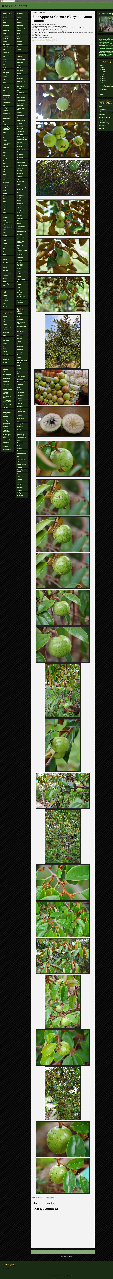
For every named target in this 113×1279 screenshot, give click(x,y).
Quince (4, 240)
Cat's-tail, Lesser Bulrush (21, 109)
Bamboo (19, 73)
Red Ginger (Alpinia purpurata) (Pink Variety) (7, 436)
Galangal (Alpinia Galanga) (7, 413)
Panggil (19, 223)
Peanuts (4, 348)
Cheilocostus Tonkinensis (5, 392)
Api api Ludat (20, 62)
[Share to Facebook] (52, 1197)
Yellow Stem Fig (6, 113)
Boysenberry (20, 25)
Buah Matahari (6, 44)
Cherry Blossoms (20, 118)
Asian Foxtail (20, 319)
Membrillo (19, 215)
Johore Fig (19, 170)
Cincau (18, 371)
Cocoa (4, 64)
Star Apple (5, 267)
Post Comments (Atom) (66, 1256)
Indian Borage (20, 395)
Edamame (5, 324)
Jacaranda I (20, 168)
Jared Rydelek (102, 114)
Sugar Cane (5, 270)
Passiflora (19, 39)
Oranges (4, 204)
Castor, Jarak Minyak (22, 360)
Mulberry (19, 432)
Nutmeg (4, 201)
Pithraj (4, 232)
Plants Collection (102, 120)
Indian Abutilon (20, 392)
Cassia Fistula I (20, 103)
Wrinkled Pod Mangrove (20, 293)
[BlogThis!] (49, 1197)
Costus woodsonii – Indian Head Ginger (7, 401)
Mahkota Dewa (20, 418)
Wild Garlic (19, 490)
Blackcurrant (20, 20)
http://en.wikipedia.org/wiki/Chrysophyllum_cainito (44, 40)
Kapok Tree (19, 176)
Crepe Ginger (6, 407)
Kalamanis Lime (6, 150)
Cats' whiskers (20, 363)
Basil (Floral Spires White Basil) (21, 332)
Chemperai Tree (20, 115)
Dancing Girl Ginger (7, 410)
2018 (101, 65)
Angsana (19, 65)
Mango (4, 174)
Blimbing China (6, 36)
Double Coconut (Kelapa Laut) (6, 96)
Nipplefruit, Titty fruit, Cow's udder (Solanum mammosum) (22, 436)
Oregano (19, 440)
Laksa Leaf (19, 403)
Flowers (100, 106)
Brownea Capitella (21, 84)
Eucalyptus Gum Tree (22, 139)
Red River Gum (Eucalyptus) (20, 241)
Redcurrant (19, 44)
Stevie (18, 474)
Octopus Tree (20, 221)
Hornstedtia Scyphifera (5, 417)
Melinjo (4, 179)
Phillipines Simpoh (21, 226)
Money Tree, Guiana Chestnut (21, 206)
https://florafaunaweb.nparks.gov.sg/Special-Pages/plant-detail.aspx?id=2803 (50, 39)
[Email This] (47, 1197)
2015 (101, 67)
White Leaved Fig (6, 118)
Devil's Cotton (20, 134)
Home (63, 1252)
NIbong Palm (20, 218)
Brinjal (4, 319)
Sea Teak (19, 276)
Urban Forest (102, 125)
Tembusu (19, 284)
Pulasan (4, 238)
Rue (18, 456)
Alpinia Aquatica (6, 378)
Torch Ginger (5, 446)
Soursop (4, 265)
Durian (4, 99)
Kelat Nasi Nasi (20, 181)
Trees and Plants (14, 6)
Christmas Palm (20, 131)
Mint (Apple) (20, 424)
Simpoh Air (19, 260)
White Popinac (20, 189)
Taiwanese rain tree (21, 282)
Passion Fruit (5, 217)
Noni (4, 198)
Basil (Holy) (19, 329)
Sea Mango (19, 273)
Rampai (4, 246)
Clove (4, 79)
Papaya (4, 212)
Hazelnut (5, 298)
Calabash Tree (6, 52)
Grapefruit (5, 140)
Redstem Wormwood (21, 453)
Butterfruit (5, 47)
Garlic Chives (20, 390)
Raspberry (19, 41)
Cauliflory (19, 112)
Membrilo (19, 200)
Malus (4, 171)
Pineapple (5, 235)
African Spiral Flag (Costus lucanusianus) (7, 375)
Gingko (4, 132)
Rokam (4, 254)
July (103, 74)
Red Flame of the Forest (21, 237)
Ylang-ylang (20, 495)
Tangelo (4, 281)
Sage (18, 461)
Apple (4, 20)
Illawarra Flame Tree (22, 165)
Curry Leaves (20, 379)
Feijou (4, 105)
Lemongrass (20, 409)
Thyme (18, 476)
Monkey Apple (6, 182)
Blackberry (19, 17)
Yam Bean (5, 362)
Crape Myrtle (20, 126)
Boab (18, 76)
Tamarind (5, 278)
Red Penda (19, 234)
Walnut (4, 303)
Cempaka (19, 368)
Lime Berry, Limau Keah (21, 412)
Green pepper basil (21, 326)
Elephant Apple (6, 102)
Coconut (4, 82)
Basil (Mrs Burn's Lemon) (21, 322)
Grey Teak (19, 160)
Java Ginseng (6, 332)
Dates (4, 90)
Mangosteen (5, 177)
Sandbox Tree (20, 255)
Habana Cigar (6, 421)
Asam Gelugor (6, 25)
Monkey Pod (20, 203)
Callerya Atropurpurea (20, 91)
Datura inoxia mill (21, 382)
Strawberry (20, 47)
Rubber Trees (20, 245)
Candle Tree (5, 59)
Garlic (18, 387)
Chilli (18, 373)
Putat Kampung (20, 229)
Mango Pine (19, 198)
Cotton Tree (19, 123)
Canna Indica (6, 384)
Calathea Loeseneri (7, 387)
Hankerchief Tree (21, 162)
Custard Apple (6, 87)
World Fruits (101, 128)
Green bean (5, 330)
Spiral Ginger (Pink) (7, 440)
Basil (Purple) (20, 336)
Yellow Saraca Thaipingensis (20, 301)
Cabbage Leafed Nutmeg (20, 87)
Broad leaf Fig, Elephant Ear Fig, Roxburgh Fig (7, 128)
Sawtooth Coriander (21, 464)
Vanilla (18, 482)
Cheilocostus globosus (7, 389)
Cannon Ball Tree (21, 97)
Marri (18, 192)
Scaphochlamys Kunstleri (6, 443)
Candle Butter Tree (21, 95)
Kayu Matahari (20, 179)
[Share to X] (50, 1197)
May (103, 78)
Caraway (19, 357)
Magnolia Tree (20, 212)
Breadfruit (5, 41)
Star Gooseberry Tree (7, 273)
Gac (3, 137)
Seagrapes (5, 259)
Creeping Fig (5, 108)
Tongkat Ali (19, 479)
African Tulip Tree (21, 59)
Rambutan (5, 243)
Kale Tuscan (5, 338)
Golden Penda (20, 157)
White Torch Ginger (7, 449)
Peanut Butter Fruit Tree (7, 223)
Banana (4, 28)
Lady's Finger (6, 340)
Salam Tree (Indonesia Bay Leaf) (22, 251)
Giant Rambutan (20, 152)
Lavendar (19, 400)
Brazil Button (20, 352)
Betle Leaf (19, 344)
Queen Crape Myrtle (21, 231)
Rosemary (19, 448)
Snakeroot (19, 467)
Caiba (4, 49)
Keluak (4, 152)
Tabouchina (5, 275)
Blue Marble (5, 39)
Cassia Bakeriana (21, 100)
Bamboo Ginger (6, 381)
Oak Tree (5, 306)
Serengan (19, 268)
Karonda (5, 147)
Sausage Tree (20, 257)
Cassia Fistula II (20, 105)
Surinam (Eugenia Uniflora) (21, 470)
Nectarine (5, 193)
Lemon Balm (20, 406)
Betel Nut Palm (6, 30)
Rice (3, 251)
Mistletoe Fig (20, 426)
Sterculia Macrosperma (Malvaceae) (20, 264)
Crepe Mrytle (20, 129)
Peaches (4, 220)
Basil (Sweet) (20, 338)
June (103, 76)
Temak (18, 287)
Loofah (4, 346)
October (104, 69)
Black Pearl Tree (21, 81)
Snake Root (5, 262)
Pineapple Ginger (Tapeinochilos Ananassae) (6, 425)
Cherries (19, 30)
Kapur (18, 184)
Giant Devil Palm (21, 149)
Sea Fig (4, 124)
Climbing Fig (5, 110)
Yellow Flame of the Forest (21, 297)
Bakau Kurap (20, 68)
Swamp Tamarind (21, 279)
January (104, 89)
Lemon (4, 160)
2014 (101, 92)
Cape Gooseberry (21, 28)
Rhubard (5, 351)
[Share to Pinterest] (53, 1197)
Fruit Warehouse (102, 109)
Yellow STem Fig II (7, 116)
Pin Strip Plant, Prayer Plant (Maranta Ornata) (7, 430)
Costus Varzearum (7, 404)
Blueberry (19, 22)
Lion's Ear (19, 415)
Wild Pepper (20, 493)
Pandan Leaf (20, 443)
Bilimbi (4, 33)
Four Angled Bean (7, 327)
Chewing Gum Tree (21, 120)
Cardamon (19, 355)
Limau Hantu (5, 166)
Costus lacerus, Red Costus (7, 397)
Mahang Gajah (20, 195)
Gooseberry (19, 36)
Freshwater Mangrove (19, 145)
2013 (101, 94)
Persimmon (5, 230)
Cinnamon (5, 76)
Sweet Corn (5, 354)
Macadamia (5, 300)
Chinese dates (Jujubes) (6, 73)
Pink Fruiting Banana (7, 227)
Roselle (18, 445)
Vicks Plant (19, 485)
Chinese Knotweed (21, 376)
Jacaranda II (20, 173)
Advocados (5, 17)
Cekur (18, 365)
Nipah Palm (5, 196)
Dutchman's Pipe (20, 137)
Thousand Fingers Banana (6, 284)
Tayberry (19, 49)
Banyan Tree (20, 70)
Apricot (4, 22)
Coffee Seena (5, 70)
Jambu (4, 135)
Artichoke (5, 316)
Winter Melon (6, 359)
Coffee (4, 67)
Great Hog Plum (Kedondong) (6, 143)
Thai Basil (19, 341)
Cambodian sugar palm (7, 55)
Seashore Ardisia (21, 271)
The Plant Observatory (104, 123)
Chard (4, 321)
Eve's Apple (19, 142)
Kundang (5, 158)
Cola (4, 85)
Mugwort (19, 429)
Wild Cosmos (19, 487)
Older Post (90, 1252)
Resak (4, 248)
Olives (4, 209)
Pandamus (5, 215)
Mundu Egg (5, 185)
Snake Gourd (5, 357)
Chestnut (5, 295)
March (103, 80)
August (103, 71)
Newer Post (35, 1252)
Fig (3, 121)
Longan (4, 169)
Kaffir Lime (19, 398)
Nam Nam (5, 188)
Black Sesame (20, 349)
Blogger (71, 1275)
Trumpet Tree (20, 290)
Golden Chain (20, 154)
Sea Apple (5, 257)
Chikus (4, 62)
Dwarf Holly (20, 384)
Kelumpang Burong (21, 187)
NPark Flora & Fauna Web (104, 117)
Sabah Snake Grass (21, 459)
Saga (18, 248)
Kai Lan (4, 335)
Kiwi (4, 155)
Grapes (18, 33)
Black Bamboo (20, 78)
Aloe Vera (19, 317)
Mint (18, 421)
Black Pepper (20, 346)
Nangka (4, 190)
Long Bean (5, 343)
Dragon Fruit (6, 93)
